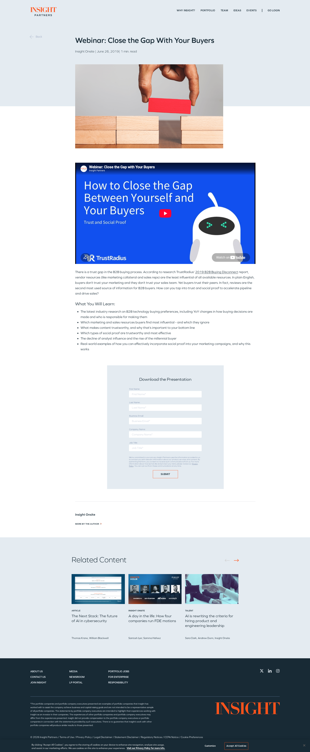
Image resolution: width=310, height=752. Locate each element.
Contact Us (38, 677)
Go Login (274, 10)
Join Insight (38, 682)
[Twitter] (262, 671)
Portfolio (208, 10)
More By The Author (87, 524)
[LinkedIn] (270, 671)
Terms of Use (67, 737)
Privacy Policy (84, 737)
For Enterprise (118, 677)
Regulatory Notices (152, 737)
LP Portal (76, 682)
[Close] (304, 745)
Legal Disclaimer (103, 737)
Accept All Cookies (236, 745)
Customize (210, 745)
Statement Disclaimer (126, 737)
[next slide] (235, 560)
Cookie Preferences (192, 737)
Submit (165, 474)
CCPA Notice (171, 737)
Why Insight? (186, 10)
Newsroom (76, 677)
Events (251, 10)
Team (224, 10)
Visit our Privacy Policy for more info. (146, 748)
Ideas (237, 10)
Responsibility (118, 682)
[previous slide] (228, 560)
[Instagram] (278, 671)
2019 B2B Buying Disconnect (216, 272)
